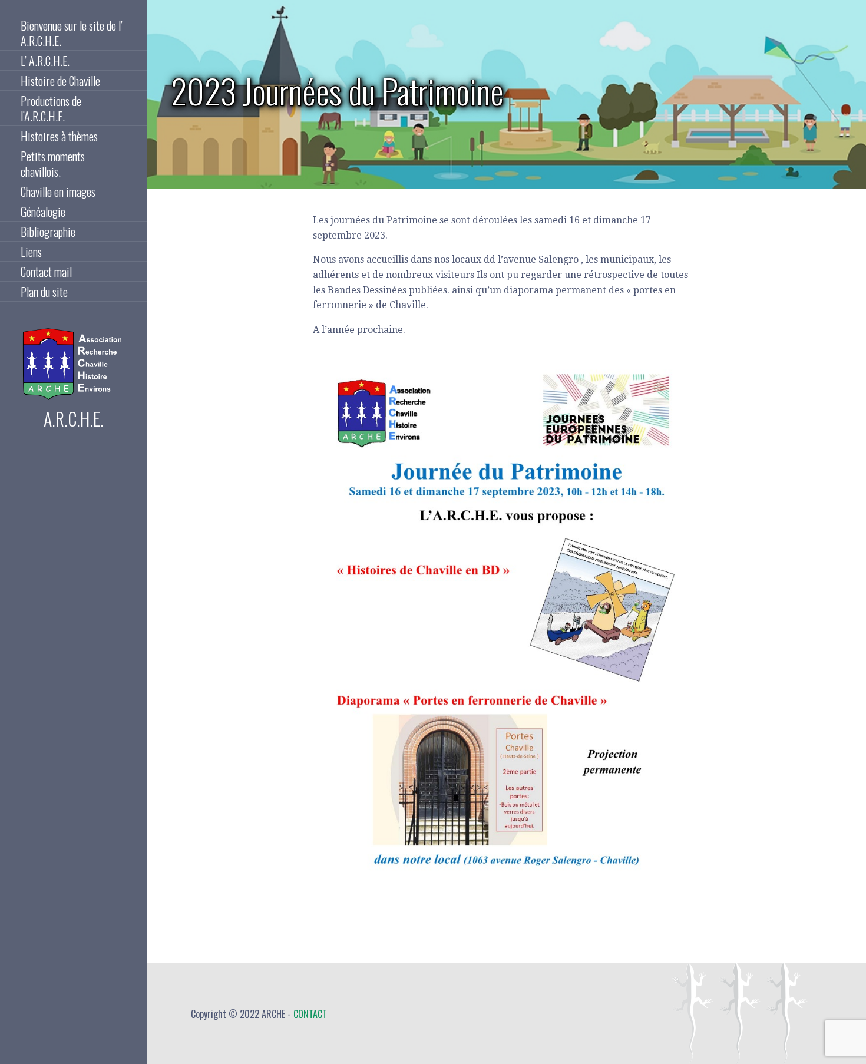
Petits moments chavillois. (53, 163)
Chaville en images (58, 191)
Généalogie (43, 211)
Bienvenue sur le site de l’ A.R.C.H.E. (72, 32)
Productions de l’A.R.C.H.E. (51, 108)
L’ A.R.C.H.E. (45, 61)
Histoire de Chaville (60, 81)
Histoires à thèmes (59, 136)
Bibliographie (48, 231)
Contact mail (46, 271)
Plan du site (44, 291)
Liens (31, 251)
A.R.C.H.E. (74, 418)
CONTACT (310, 1014)
